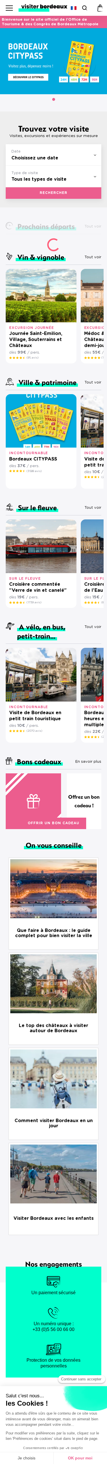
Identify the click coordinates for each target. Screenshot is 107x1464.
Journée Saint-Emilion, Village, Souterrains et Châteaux (35, 339)
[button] (53, 99)
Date (16, 151)
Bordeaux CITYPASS (33, 459)
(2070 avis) (34, 730)
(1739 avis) (34, 602)
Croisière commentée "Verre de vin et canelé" (38, 587)
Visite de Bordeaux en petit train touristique (35, 715)
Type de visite (24, 173)
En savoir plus (88, 762)
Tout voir (92, 257)
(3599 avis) (34, 471)
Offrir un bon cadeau (53, 823)
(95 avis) (32, 357)
